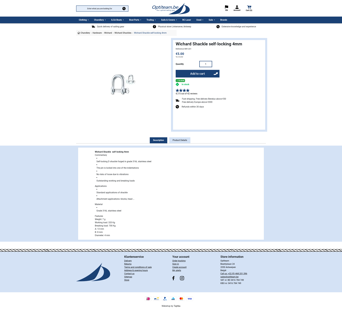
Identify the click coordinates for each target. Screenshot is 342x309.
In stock (185, 84)
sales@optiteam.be (229, 277)
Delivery (128, 260)
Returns (127, 264)
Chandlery (85, 33)
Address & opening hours (136, 270)
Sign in (175, 264)
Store (126, 280)
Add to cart (197, 73)
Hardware (97, 33)
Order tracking (179, 260)
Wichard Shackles (122, 33)
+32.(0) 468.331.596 (237, 273)
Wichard (108, 33)
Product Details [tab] (180, 140)
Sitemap (128, 277)
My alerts (176, 270)
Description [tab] (158, 140)
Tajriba (177, 306)
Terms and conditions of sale (138, 267)
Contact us (129, 273)
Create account (179, 267)
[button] (249, 8)
